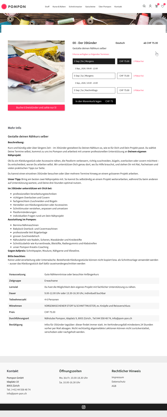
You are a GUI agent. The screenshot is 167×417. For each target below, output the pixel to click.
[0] (162, 6)
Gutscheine (90, 6)
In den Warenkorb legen (94, 101)
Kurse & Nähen (59, 6)
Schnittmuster (75, 6)
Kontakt (118, 6)
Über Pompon (105, 6)
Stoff (47, 6)
